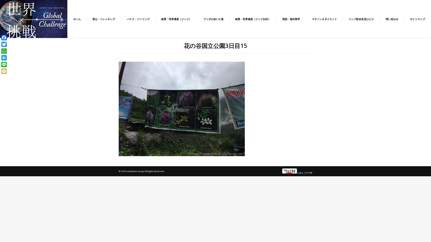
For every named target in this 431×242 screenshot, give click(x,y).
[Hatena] (4, 57)
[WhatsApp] (4, 51)
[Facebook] (4, 37)
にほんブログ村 (304, 172)
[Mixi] (4, 71)
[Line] (4, 64)
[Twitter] (4, 44)
